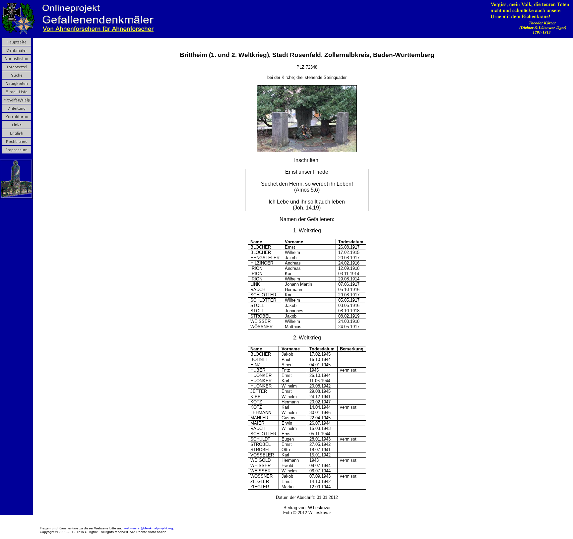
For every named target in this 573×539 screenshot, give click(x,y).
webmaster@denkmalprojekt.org (148, 528)
